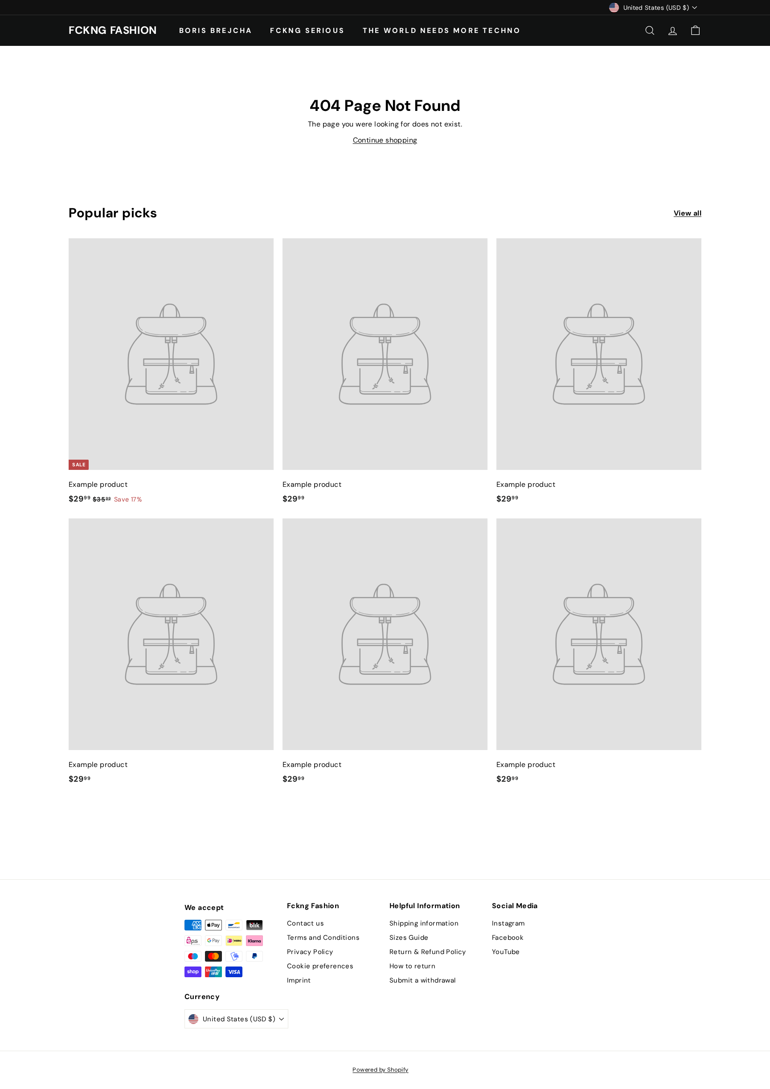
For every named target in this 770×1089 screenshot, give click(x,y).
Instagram (508, 923)
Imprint (299, 980)
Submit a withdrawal (422, 980)
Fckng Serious (307, 30)
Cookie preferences (320, 966)
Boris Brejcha (216, 30)
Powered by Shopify (380, 1069)
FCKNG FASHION (113, 30)
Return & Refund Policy (427, 951)
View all (687, 213)
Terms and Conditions (323, 937)
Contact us (305, 923)
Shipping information (424, 923)
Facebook (508, 937)
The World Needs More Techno (442, 30)
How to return (412, 966)
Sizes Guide (408, 937)
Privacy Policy (310, 951)
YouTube (506, 951)
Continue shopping (385, 140)
